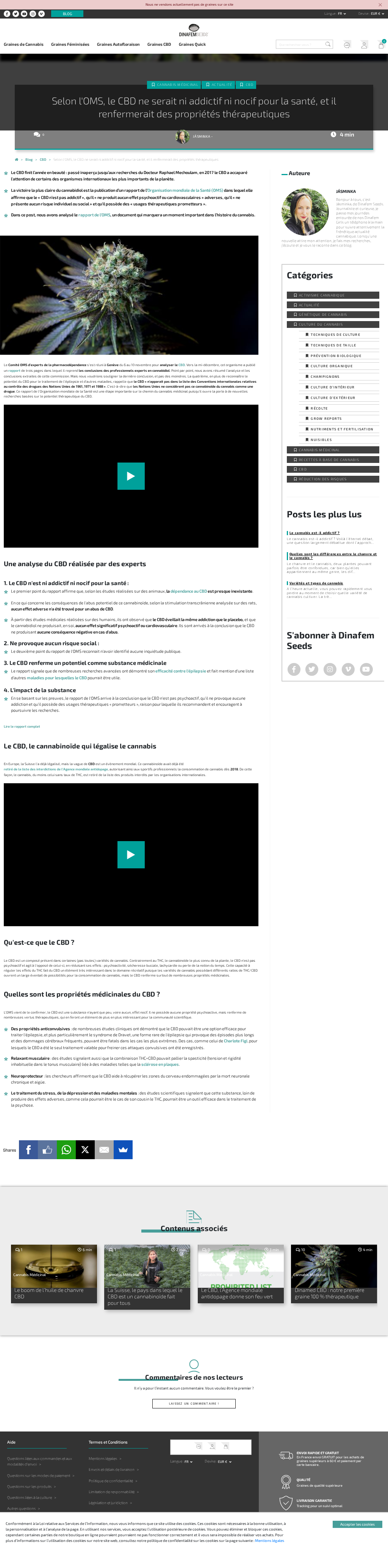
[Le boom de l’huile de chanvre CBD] (54, 1266)
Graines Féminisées (70, 44)
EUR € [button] (376, 13)
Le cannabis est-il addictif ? (314, 533)
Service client (345, 45)
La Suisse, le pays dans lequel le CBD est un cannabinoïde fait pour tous (145, 1296)
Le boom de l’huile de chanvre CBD (48, 1293)
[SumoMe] (123, 1149)
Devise (363, 13)
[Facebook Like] (47, 1149)
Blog (67, 13)
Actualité (222, 84)
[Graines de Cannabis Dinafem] (16, 160)
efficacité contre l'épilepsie (180, 670)
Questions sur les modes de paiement (38, 1475)
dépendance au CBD (189, 590)
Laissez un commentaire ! (194, 1403)
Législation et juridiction (108, 1502)
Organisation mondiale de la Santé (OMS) (185, 190)
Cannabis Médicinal (178, 84)
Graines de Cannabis (24, 44)
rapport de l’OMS (94, 214)
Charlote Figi (235, 1040)
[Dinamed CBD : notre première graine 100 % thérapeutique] (334, 1266)
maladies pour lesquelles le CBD (57, 677)
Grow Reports (326, 418)
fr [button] (340, 13)
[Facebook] (28, 1149)
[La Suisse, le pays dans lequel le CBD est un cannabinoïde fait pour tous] (147, 1266)
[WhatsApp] (66, 1149)
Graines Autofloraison (118, 44)
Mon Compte (362, 45)
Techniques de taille (333, 345)
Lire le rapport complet (22, 726)
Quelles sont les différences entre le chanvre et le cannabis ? (333, 556)
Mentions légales (103, 1458)
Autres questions (21, 1508)
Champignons (325, 376)
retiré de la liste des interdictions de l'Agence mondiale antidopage (56, 769)
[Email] (104, 1149)
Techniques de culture (335, 334)
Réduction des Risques (323, 479)
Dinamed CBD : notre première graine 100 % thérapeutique (329, 1293)
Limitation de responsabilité (112, 1491)
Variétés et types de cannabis (316, 583)
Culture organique (331, 366)
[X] (85, 1149)
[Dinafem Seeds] (194, 29)
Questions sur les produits (29, 1486)
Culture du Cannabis (321, 324)
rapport (14, 370)
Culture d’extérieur (333, 398)
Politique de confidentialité (111, 1480)
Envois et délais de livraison (112, 1469)
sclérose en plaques (160, 1064)
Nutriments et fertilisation (342, 429)
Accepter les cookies (357, 1524)
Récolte (319, 408)
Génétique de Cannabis (323, 314)
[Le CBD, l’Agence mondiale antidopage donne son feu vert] (241, 1266)
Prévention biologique (336, 356)
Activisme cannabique (322, 295)
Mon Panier (379, 45)
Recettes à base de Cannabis (329, 460)
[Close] (380, 5)
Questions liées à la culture (29, 1497)
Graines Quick (192, 44)
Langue (330, 13)
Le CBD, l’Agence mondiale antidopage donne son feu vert (237, 1293)
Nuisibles (321, 440)
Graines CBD (159, 44)
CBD (250, 84)
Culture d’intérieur (333, 387)
